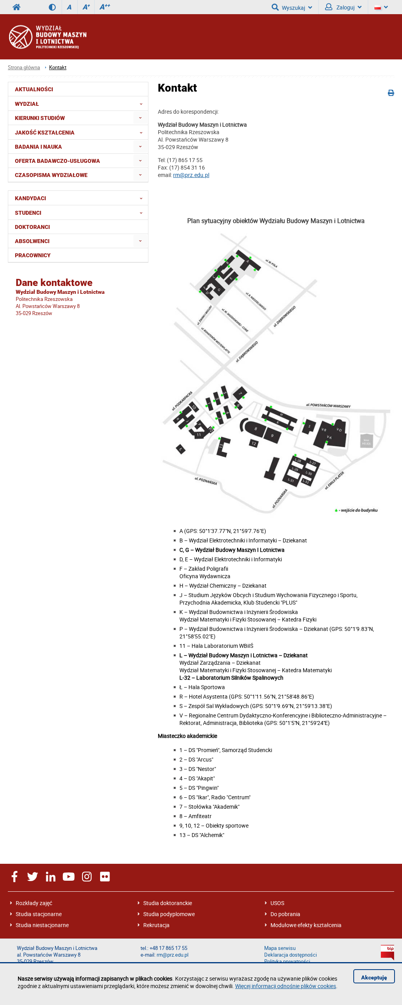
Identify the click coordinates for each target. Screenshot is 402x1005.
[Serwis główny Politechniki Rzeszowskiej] (16, 7)
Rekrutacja (156, 925)
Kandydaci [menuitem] (30, 198)
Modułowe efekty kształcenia (306, 925)
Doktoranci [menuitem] (32, 227)
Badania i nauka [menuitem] (38, 147)
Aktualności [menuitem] (34, 89)
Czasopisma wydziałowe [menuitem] (51, 175)
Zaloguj (344, 7)
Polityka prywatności (287, 961)
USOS (277, 903)
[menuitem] (140, 118)
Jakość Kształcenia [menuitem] (45, 132)
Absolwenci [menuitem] (32, 241)
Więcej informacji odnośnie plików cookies (285, 986)
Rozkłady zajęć (34, 903)
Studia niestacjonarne (42, 925)
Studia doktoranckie (167, 903)
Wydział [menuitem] (27, 104)
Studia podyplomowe (169, 914)
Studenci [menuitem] (28, 213)
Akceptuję (374, 977)
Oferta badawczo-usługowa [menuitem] (57, 161)
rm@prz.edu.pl (191, 175)
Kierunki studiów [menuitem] (40, 118)
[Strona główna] (47, 37)
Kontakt (57, 67)
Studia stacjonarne (39, 914)
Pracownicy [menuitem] (33, 255)
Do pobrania (285, 914)
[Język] (381, 7)
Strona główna (24, 67)
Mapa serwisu (280, 948)
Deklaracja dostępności (290, 955)
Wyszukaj (293, 7)
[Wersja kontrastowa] (55, 7)
